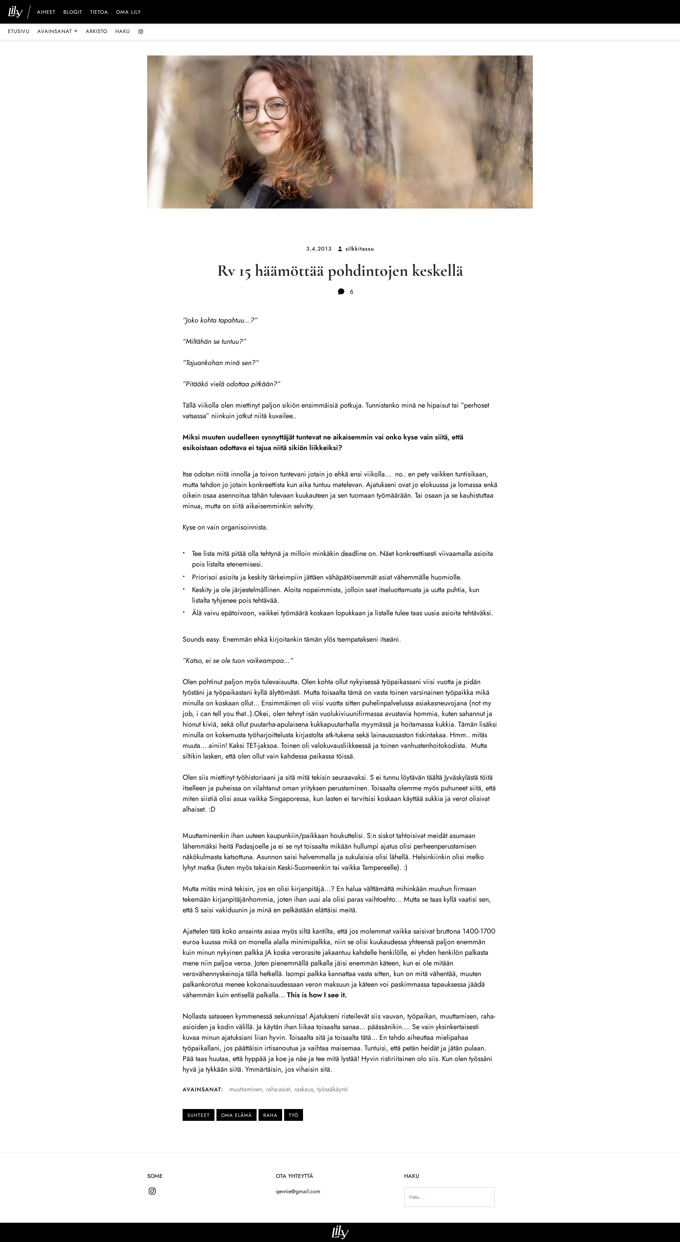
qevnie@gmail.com (298, 1191)
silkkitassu (360, 249)
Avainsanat (57, 31)
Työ (293, 1115)
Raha (270, 1115)
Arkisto (96, 31)
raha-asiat (278, 1089)
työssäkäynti (332, 1089)
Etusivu (19, 31)
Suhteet (198, 1115)
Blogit (72, 12)
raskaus (303, 1089)
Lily (340, 1232)
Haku (122, 31)
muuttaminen (245, 1089)
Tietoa (99, 12)
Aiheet (46, 12)
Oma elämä (236, 1115)
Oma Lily (128, 12)
